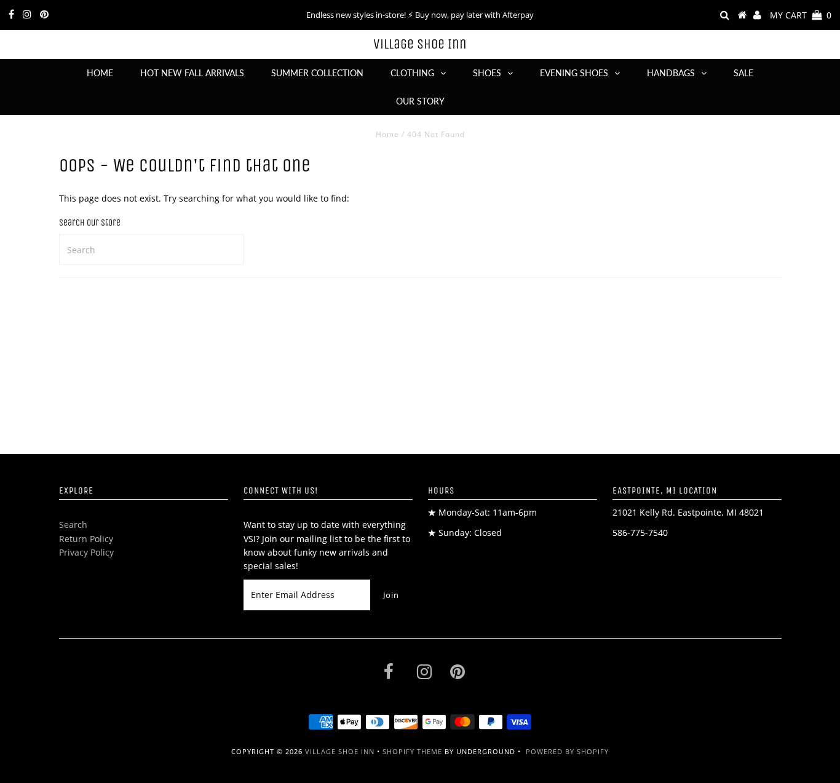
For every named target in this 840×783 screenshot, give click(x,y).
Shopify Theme (412, 751)
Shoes (487, 73)
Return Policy (86, 539)
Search (73, 524)
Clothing (412, 73)
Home (100, 73)
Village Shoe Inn (420, 44)
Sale (743, 73)
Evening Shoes (574, 73)
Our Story (420, 101)
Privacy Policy (86, 552)
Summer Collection (317, 73)
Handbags (671, 73)
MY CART (800, 15)
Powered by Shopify (567, 751)
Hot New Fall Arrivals (192, 73)
